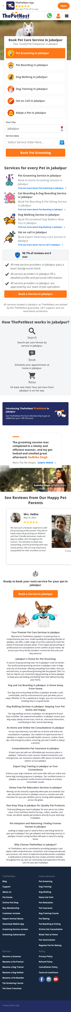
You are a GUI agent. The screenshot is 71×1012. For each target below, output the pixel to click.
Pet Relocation (46, 902)
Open (64, 5)
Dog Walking (45, 891)
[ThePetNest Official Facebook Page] (42, 979)
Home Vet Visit (46, 897)
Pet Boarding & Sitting (50, 923)
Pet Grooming (45, 881)
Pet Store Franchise (11, 988)
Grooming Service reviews (15, 929)
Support (6, 886)
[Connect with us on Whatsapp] (49, 18)
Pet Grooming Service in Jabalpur (39, 175)
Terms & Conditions (48, 972)
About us (6, 891)
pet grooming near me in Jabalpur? (34, 662)
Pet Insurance (45, 908)
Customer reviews (11, 913)
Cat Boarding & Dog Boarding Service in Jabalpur (42, 195)
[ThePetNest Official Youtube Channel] (56, 979)
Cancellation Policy (48, 967)
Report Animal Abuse (12, 918)
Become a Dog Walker (13, 972)
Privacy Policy (46, 956)
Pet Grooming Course (12, 983)
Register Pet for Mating (50, 945)
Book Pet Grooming (35, 153)
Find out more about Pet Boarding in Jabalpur (40, 209)
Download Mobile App (13, 923)
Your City (11, 122)
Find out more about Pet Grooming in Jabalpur (41, 188)
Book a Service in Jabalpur (35, 294)
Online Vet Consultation (51, 929)
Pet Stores (7, 897)
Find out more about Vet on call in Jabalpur (39, 244)
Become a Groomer (11, 956)
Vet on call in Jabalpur (32, 232)
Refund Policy (46, 961)
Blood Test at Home (48, 934)
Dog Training (45, 886)
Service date (12, 135)
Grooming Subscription (13, 934)
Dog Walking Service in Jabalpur (39, 214)
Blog (4, 881)
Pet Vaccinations (47, 939)
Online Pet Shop (10, 902)
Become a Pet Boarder (13, 977)
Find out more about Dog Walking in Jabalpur (40, 227)
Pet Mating (44, 918)
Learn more (45, 462)
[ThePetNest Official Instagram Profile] (49, 979)
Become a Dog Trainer (13, 967)
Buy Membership (10, 908)
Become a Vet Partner (13, 961)
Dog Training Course (49, 913)
